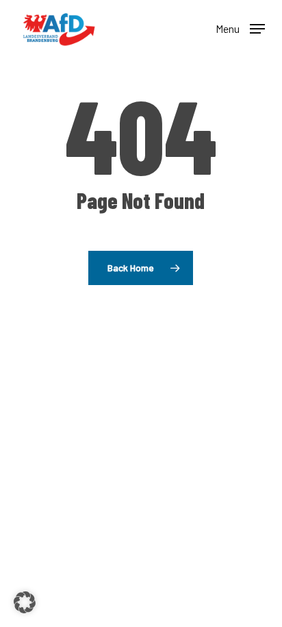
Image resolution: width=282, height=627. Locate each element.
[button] (240, 27)
